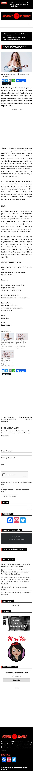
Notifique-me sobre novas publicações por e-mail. (16, 491)
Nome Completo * (7, 451)
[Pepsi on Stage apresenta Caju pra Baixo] (22, 336)
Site (2, 465)
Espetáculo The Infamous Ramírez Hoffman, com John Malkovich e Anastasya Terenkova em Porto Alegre (15, 572)
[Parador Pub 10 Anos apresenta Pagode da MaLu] (7, 336)
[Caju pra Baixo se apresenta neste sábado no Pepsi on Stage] (7, 353)
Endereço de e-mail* (8, 458)
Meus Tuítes (16, 605)
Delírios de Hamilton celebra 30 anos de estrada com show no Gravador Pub (19, 4)
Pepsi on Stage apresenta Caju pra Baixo (21, 342)
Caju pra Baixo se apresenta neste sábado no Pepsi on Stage (7, 361)
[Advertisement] (16, 126)
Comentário (5, 436)
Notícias (7, 76)
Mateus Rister (24, 74)
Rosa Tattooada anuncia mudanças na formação (8, 419)
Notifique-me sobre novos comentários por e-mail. (16, 483)
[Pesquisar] (30, 507)
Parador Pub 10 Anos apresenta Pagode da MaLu (7, 342)
